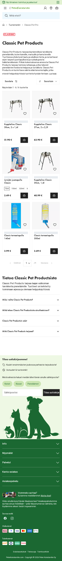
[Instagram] (12, 518)
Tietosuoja (31, 552)
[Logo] (19, 8)
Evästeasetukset (19, 552)
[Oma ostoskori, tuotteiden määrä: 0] (57, 8)
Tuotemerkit (14, 25)
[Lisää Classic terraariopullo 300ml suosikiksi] (54, 224)
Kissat (19, 384)
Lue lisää (52, 74)
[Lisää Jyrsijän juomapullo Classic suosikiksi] (25, 169)
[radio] (7, 188)
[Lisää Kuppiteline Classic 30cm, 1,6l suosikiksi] (54, 169)
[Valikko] (5, 8)
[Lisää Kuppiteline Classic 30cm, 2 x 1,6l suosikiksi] (25, 113)
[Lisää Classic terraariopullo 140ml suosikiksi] (25, 224)
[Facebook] (5, 518)
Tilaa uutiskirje (51, 392)
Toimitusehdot (43, 552)
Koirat (7, 384)
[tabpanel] (31, 207)
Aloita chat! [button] (46, 496)
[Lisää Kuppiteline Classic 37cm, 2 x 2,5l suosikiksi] (54, 113)
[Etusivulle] (3, 25)
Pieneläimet (33, 384)
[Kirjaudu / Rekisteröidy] (45, 8)
